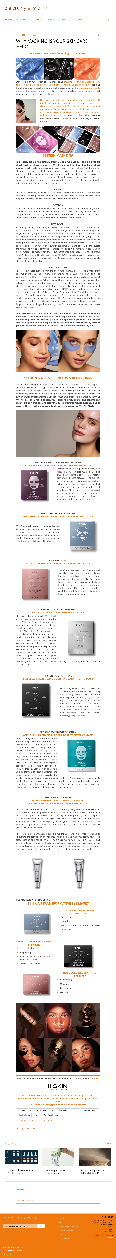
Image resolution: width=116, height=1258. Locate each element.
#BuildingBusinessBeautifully (41, 1110)
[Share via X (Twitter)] (23, 1129)
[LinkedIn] (108, 1216)
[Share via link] (34, 1129)
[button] (108, 20)
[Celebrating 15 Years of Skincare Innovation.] (58, 1157)
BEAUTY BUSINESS (23, 20)
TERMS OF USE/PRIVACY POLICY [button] (12, 1247)
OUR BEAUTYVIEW (64, 1239)
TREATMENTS (77, 20)
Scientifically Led (24, 1115)
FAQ (60, 1235)
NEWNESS (52, 20)
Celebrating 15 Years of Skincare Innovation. (55, 1171)
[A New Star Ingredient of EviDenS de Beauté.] (94, 1157)
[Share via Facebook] (17, 1129)
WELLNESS (48, 1121)
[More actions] (98, 34)
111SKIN (75, 1110)
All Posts (8, 20)
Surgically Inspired (90, 1110)
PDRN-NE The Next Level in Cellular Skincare (20, 1171)
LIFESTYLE (39, 20)
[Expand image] (37, 351)
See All (108, 1144)
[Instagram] (102, 1216)
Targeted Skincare (51, 1115)
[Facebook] (105, 1216)
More (90, 20)
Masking (37, 1115)
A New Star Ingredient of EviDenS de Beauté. (92, 1171)
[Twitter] (112, 1216)
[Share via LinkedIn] (28, 1129)
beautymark (22, 1110)
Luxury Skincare (63, 1110)
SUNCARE (64, 20)
